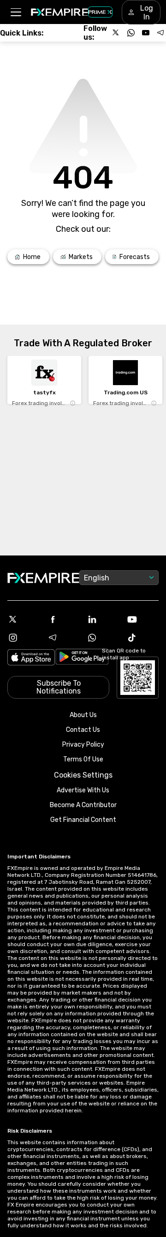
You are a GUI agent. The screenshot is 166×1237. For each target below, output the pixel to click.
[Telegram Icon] (63, 637)
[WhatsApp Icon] (103, 637)
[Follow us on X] (116, 32)
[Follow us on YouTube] (145, 32)
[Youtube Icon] (142, 619)
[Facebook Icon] (63, 619)
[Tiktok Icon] (142, 637)
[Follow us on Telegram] (160, 32)
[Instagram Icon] (23, 637)
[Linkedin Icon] (103, 619)
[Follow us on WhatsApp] (130, 32)
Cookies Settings (83, 775)
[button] (15, 12)
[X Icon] (23, 619)
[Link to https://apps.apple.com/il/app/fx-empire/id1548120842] (31, 658)
